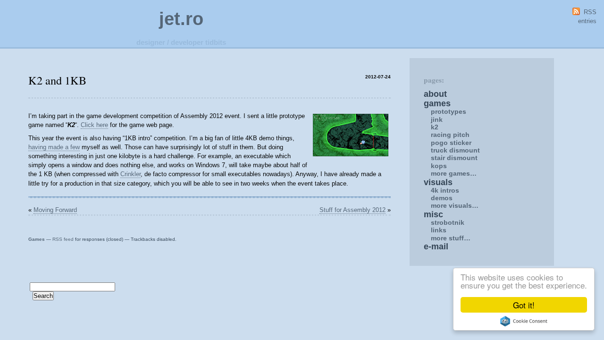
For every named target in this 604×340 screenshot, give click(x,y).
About (435, 94)
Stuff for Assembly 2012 (352, 209)
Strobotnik (447, 222)
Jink (437, 119)
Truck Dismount (455, 150)
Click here (94, 124)
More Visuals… (454, 205)
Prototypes (448, 111)
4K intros (445, 190)
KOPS (439, 166)
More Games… (454, 173)
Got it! (524, 305)
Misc (433, 214)
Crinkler (130, 174)
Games (36, 239)
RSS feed (63, 239)
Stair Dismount (454, 158)
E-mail (436, 246)
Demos (442, 198)
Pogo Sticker (451, 142)
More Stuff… (450, 238)
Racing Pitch (450, 134)
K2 (434, 127)
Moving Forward (55, 209)
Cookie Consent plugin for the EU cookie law (523, 321)
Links (438, 230)
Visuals (438, 182)
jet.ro (181, 18)
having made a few (54, 147)
